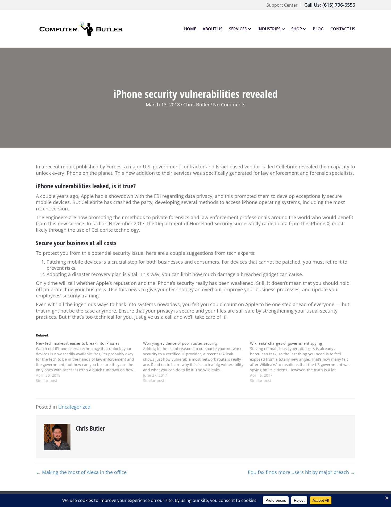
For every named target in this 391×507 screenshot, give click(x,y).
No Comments (229, 104)
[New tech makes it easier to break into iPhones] (89, 362)
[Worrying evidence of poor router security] (196, 362)
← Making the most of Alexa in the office (81, 472)
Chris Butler (196, 104)
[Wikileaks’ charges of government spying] (303, 362)
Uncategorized (74, 407)
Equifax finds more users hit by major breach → (301, 472)
